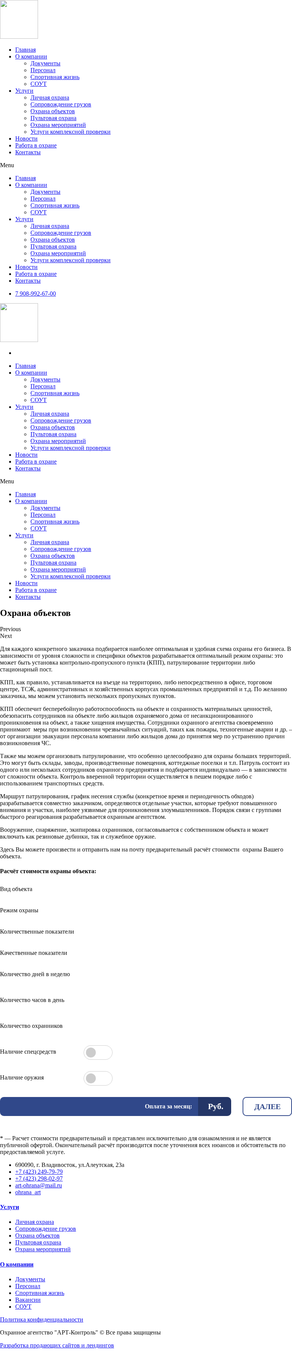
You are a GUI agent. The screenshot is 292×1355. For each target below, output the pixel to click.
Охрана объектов (52, 111)
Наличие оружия (22, 1077)
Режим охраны (19, 910)
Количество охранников (31, 1026)
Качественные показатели (33, 953)
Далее (267, 1106)
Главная (25, 49)
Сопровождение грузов (60, 104)
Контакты (28, 152)
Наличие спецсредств (28, 1051)
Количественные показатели (37, 931)
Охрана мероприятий (58, 125)
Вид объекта (16, 889)
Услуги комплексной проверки (70, 131)
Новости (26, 138)
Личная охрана (49, 97)
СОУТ (38, 84)
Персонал (43, 70)
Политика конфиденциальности (41, 1319)
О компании (31, 56)
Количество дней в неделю (35, 974)
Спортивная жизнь (54, 77)
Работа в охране (36, 145)
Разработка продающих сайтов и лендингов (57, 1345)
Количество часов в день (32, 1000)
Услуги (24, 90)
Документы (45, 63)
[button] (146, 165)
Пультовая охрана (53, 118)
